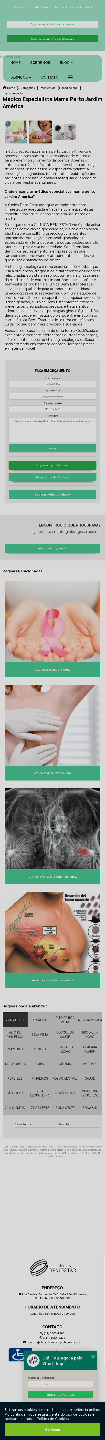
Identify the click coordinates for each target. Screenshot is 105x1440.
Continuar (52, 1429)
